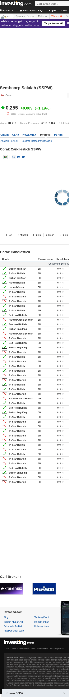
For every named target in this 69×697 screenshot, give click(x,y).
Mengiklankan (41, 622)
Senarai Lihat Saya (33, 10)
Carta (15, 134)
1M (23, 157)
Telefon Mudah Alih (14, 622)
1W (18, 157)
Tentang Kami (41, 617)
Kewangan (29, 134)
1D (13, 157)
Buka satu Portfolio (13, 626)
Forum (58, 134)
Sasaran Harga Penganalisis (37, 141)
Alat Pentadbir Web (14, 630)
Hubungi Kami (41, 626)
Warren (55, 16)
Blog (6, 617)
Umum (4, 134)
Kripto (52, 10)
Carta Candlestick (5, 157)
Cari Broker (9, 577)
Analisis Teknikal (9, 141)
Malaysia (43, 16)
